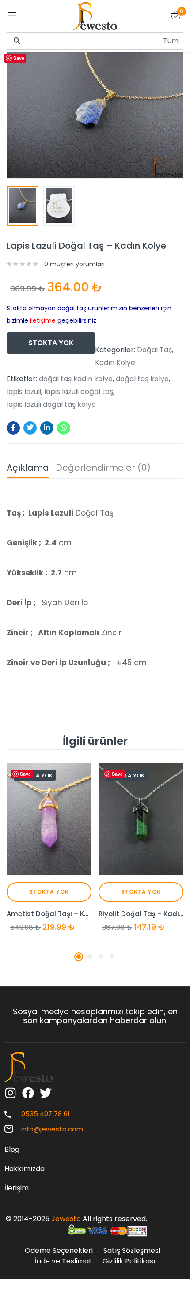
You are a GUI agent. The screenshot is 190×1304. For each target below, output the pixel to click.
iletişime (43, 320)
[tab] (31, 469)
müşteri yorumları (74, 264)
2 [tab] (89, 956)
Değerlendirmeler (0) (103, 467)
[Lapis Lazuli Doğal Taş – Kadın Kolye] (13, 428)
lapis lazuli (24, 391)
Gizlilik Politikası (129, 1261)
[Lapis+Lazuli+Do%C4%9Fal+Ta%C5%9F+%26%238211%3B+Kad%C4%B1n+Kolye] (30, 428)
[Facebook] (28, 1093)
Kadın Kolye (115, 362)
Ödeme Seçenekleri (59, 1250)
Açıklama (28, 467)
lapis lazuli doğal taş (78, 391)
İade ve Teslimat (63, 1261)
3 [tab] (101, 956)
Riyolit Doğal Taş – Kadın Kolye (141, 913)
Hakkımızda (24, 1169)
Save (18, 58)
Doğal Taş (154, 350)
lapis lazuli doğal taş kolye (51, 404)
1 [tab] (78, 956)
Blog (11, 1149)
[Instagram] (10, 1093)
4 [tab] (112, 956)
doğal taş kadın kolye (76, 379)
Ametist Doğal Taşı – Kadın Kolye (49, 913)
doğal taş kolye (142, 379)
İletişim (16, 1188)
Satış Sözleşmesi (131, 1250)
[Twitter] (46, 1093)
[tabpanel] (49, 855)
